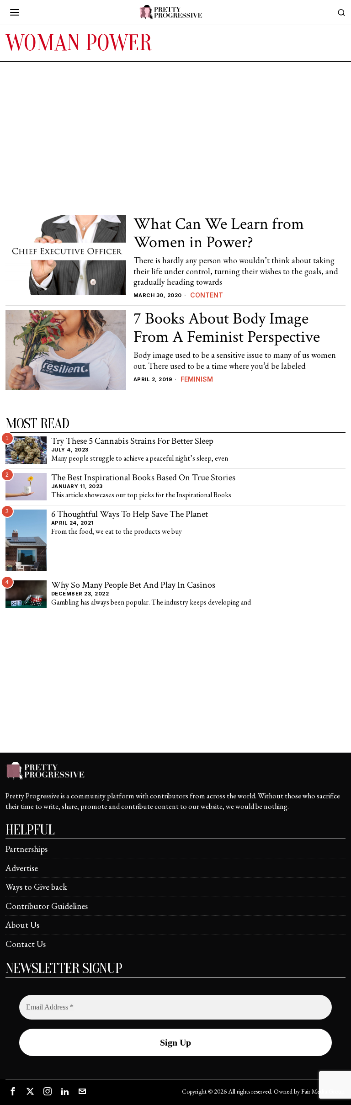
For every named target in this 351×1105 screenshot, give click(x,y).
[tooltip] (12, 1091)
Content (206, 295)
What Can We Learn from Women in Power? (218, 233)
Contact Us (25, 944)
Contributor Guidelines (46, 906)
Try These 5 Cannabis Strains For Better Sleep (132, 441)
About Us (22, 924)
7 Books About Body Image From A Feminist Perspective (226, 328)
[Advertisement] (175, 130)
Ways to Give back (36, 886)
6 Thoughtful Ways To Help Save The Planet (129, 515)
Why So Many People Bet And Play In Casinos (133, 585)
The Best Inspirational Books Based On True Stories (143, 478)
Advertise (21, 868)
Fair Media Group (322, 1091)
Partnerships (26, 849)
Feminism (197, 379)
